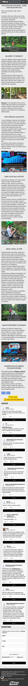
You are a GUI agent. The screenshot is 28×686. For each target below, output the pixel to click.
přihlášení (22, 631)
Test (15, 11)
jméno (3, 635)
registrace (4, 632)
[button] (25, 37)
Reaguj (14, 419)
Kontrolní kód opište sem (12, 657)
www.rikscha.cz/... (7, 427)
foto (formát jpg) (14, 654)
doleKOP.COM (4, 671)
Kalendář (3, 673)
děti (9, 392)
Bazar (18, 671)
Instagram (9, 676)
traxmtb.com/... (16, 568)
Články (11, 671)
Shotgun (3, 103)
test (4, 392)
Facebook (23, 674)
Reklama (9, 673)
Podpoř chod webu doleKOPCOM (15, 399)
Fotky (14, 671)
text (3, 646)
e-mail (4, 641)
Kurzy (22, 671)
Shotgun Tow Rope (19, 371)
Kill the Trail (4, 678)
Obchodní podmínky (15, 674)
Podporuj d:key (5, 674)
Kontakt (14, 673)
